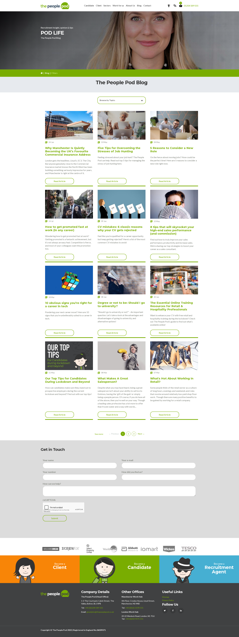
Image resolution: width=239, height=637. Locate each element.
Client (99, 5)
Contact (147, 5)
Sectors (107, 5)
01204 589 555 (191, 5)
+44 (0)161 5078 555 (134, 608)
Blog (139, 5)
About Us (130, 5)
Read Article (59, 181)
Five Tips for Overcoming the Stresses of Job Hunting (119, 149)
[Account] (169, 6)
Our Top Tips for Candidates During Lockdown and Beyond (67, 380)
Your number (49, 472)
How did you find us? (132, 472)
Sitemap (165, 597)
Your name (48, 460)
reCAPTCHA (49, 500)
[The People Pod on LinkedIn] (181, 610)
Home (42, 73)
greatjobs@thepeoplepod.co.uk (100, 612)
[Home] (55, 5)
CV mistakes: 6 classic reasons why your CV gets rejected (120, 228)
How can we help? (52, 483)
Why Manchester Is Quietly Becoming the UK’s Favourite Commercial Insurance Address (68, 151)
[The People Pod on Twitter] (165, 610)
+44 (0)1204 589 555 (94, 608)
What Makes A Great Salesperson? (113, 380)
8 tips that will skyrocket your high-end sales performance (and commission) (172, 230)
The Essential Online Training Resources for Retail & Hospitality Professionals (171, 306)
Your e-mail (127, 460)
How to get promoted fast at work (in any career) (66, 228)
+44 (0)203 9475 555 (134, 619)
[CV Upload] (174, 6)
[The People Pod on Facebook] (173, 610)
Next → (141, 434)
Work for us (118, 5)
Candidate (89, 5)
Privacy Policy (168, 600)
